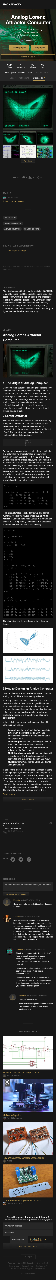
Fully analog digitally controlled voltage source (23, 1157)
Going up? (29, 1256)
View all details (28, 799)
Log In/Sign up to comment (16, 894)
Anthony (16, 916)
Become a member (10, 1220)
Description (10, 72)
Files (31, 72)
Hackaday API (41, 1266)
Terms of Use (14, 1266)
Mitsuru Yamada (14, 1203)
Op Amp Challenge (17, 250)
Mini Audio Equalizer (12, 1115)
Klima (9, 1160)
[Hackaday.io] (12, 4)
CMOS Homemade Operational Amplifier (22, 1200)
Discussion (39, 77)
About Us (11, 1263)
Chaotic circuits (31, 229)
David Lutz (22, 995)
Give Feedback (42, 1263)
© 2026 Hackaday (28, 1273)
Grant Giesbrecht (14, 1118)
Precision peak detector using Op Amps (21, 1072)
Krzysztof (16, 900)
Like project (39, 47)
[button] (50, 4)
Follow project (19, 47)
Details (21, 72)
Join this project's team (13, 201)
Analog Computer (12, 229)
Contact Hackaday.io (26, 1263)
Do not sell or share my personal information (28, 1269)
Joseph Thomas (14, 1075)
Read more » (9, 794)
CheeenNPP (30, 40)
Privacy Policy (27, 1266)
